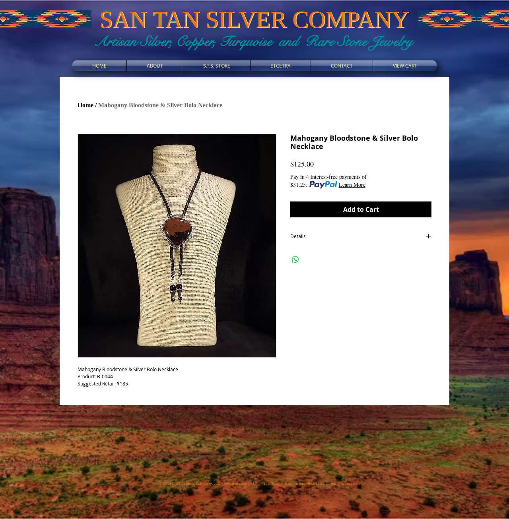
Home (85, 105)
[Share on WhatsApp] (295, 259)
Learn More (352, 184)
